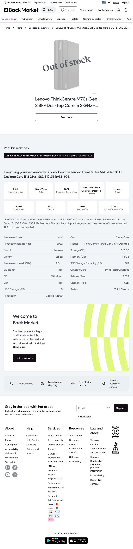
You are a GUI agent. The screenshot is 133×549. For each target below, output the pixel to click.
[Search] (44, 9)
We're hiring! (11, 457)
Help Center (32, 440)
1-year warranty (55, 440)
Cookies (94, 456)
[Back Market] (21, 10)
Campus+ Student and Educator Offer (55, 457)
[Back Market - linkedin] (15, 474)
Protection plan (55, 444)
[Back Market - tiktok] (15, 467)
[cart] (126, 10)
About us (9, 435)
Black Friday (75, 461)
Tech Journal (75, 435)
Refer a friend (55, 435)
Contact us (32, 435)
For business (105, 10)
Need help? (86, 10)
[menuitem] (45, 18)
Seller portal (54, 483)
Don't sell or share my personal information (96, 466)
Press (8, 440)
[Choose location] (106, 2)
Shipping (31, 444)
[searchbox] (51, 10)
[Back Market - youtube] (7, 474)
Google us (19, 346)
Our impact (11, 444)
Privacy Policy (97, 475)
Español (125, 2)
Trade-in (52, 449)
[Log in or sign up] (118, 10)
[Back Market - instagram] (7, 467)
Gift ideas (74, 456)
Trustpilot (10, 462)
